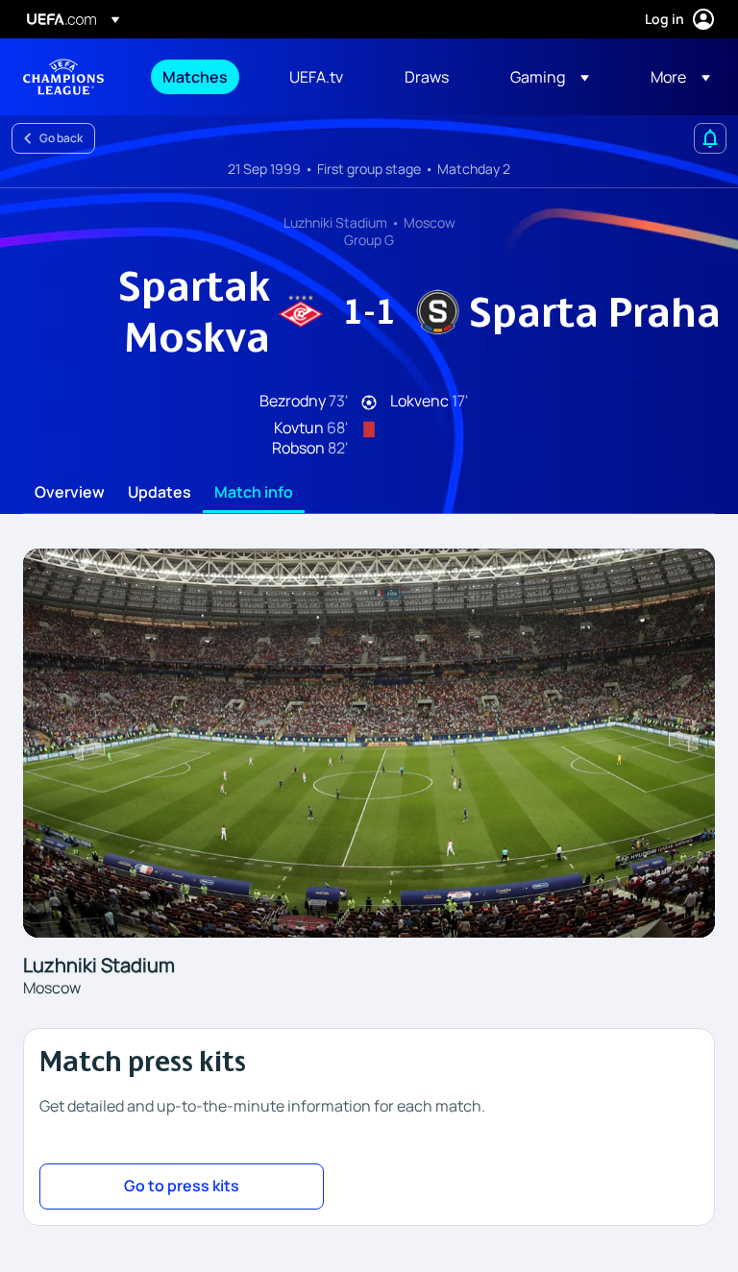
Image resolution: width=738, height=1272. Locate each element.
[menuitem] (202, 77)
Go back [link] (61, 138)
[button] (550, 77)
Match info (253, 492)
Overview (70, 492)
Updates (159, 492)
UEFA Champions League (63, 77)
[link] (195, 77)
